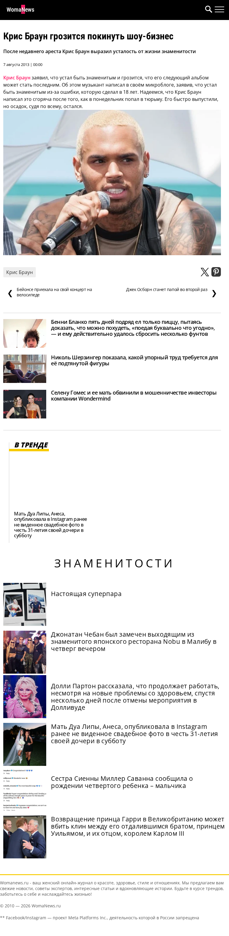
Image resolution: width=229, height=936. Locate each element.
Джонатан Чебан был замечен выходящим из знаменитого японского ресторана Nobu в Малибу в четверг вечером (134, 641)
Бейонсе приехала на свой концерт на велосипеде (49, 292)
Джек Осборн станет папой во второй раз (171, 292)
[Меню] (219, 9)
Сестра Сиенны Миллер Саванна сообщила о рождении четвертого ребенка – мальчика (122, 782)
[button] (207, 10)
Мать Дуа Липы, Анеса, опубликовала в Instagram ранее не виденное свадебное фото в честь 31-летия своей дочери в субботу (50, 524)
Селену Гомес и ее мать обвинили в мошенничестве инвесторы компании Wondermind (133, 395)
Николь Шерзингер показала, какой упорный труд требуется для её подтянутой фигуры (134, 360)
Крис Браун (16, 77)
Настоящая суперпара (86, 593)
